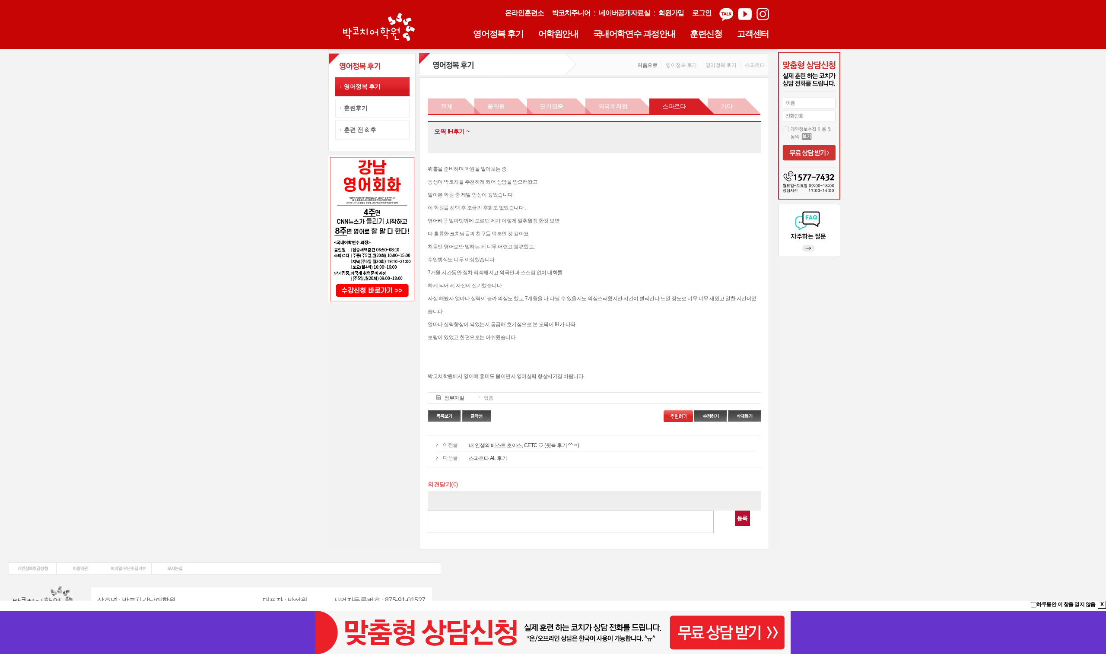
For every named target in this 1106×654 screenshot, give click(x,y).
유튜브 (745, 14)
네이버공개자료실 (624, 12)
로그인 (702, 12)
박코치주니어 (571, 12)
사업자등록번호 (357, 600)
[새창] (33, 565)
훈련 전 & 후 (360, 129)
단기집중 (551, 106)
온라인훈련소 (524, 12)
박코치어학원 (380, 27)
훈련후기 (355, 108)
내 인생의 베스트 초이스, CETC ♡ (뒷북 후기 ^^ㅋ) (524, 445)
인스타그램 (762, 14)
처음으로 (647, 65)
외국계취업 (613, 106)
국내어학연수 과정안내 (634, 33)
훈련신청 (706, 33)
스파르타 (674, 106)
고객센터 (753, 33)
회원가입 (671, 12)
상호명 (107, 600)
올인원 (496, 106)
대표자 (273, 600)
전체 (446, 106)
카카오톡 (726, 14)
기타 (726, 106)
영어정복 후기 (498, 33)
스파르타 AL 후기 (488, 458)
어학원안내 (558, 33)
